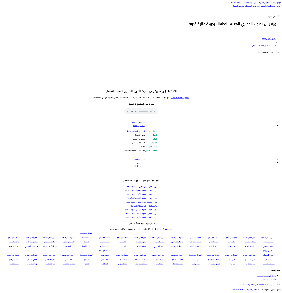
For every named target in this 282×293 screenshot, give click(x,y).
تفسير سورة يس (269, 279)
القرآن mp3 (254, 2)
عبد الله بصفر (14, 246)
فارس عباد (195, 264)
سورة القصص (140, 198)
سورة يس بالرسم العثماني (266, 275)
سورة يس (142, 202)
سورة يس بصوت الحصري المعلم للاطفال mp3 (255, 284)
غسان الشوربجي (214, 264)
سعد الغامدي (159, 246)
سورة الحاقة (130, 213)
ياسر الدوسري (14, 264)
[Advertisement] (141, 71)
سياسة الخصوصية (238, 289)
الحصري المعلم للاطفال (180, 97)
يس (138, 162)
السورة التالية (139, 166)
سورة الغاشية (130, 217)
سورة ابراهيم (130, 190)
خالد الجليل (213, 246)
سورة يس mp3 (139, 125)
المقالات (245, 2)
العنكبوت (131, 198)
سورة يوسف (141, 190)
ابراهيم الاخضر (250, 246)
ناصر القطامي (50, 264)
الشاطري (123, 246)
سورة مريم (131, 194)
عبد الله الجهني (268, 264)
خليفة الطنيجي (177, 246)
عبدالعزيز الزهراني (32, 246)
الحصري (86, 264)
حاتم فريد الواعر (195, 246)
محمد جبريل (122, 264)
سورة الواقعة (130, 209)
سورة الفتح (153, 205)
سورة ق (132, 205)
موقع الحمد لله (275, 2)
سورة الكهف (141, 194)
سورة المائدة (152, 190)
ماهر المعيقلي (177, 264)
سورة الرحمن (141, 209)
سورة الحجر (153, 194)
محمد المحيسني (141, 264)
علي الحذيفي (250, 264)
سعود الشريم (141, 246)
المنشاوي (104, 264)
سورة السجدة (152, 202)
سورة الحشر (152, 213)
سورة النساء (130, 186)
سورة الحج (153, 198)
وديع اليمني (32, 264)
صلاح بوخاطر (104, 246)
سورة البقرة (152, 186)
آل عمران (142, 186)
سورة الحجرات (140, 205)
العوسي (68, 246)
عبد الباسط (86, 246)
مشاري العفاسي (68, 264)
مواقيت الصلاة (236, 2)
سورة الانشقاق (151, 217)
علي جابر (232, 264)
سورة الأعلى (141, 217)
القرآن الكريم (264, 2)
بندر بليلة (231, 246)
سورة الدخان (130, 202)
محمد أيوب (159, 264)
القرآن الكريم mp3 (264, 6)
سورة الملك (141, 213)
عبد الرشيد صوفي (50, 246)
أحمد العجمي (268, 246)
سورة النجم (153, 209)
